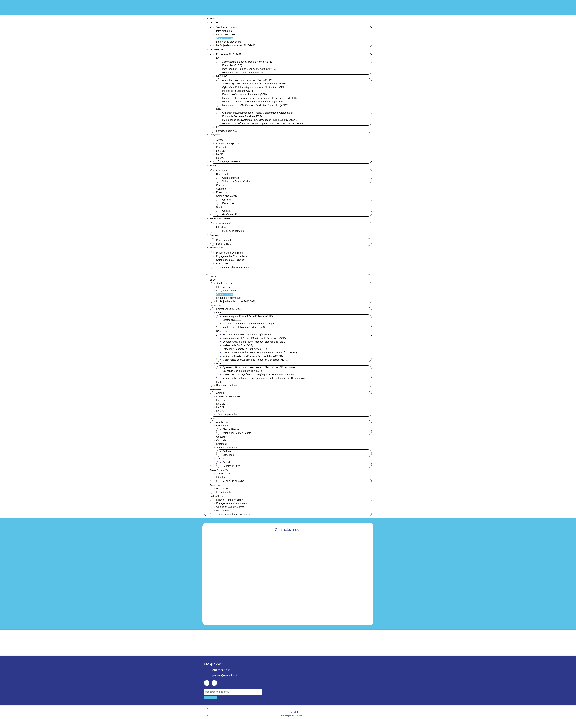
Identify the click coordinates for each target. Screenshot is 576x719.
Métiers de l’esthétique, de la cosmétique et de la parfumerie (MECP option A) (263, 123)
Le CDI (220, 154)
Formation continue (226, 131)
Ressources (222, 263)
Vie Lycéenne (216, 135)
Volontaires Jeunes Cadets (236, 181)
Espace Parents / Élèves (220, 219)
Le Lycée (214, 22)
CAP (218, 58)
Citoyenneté (222, 174)
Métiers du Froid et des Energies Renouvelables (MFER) (252, 101)
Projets (213, 165)
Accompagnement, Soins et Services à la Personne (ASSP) (254, 83)
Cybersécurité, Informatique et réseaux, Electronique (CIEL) (253, 87)
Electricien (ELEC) (232, 65)
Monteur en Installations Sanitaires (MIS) (243, 72)
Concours (221, 185)
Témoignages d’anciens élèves (232, 267)
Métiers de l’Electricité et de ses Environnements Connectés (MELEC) (259, 98)
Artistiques (221, 170)
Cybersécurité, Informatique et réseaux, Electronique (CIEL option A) (258, 112)
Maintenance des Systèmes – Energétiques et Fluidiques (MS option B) (260, 120)
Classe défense (230, 178)
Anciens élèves (216, 248)
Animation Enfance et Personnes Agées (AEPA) (247, 80)
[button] (288, 271)
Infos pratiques (224, 31)
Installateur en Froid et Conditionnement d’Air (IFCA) (250, 69)
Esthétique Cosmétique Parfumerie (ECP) (244, 94)
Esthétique (228, 203)
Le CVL (220, 158)
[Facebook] (363, 7)
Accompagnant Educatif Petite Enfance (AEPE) (247, 61)
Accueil (213, 19)
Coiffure (226, 199)
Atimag (220, 140)
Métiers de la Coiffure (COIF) (237, 91)
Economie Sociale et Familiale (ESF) (242, 116)
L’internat (221, 147)
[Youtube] (370, 7)
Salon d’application (226, 196)
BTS (218, 109)
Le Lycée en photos (226, 34)
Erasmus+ (221, 192)
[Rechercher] (210, 697)
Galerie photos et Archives (230, 260)
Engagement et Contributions (231, 256)
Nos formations (216, 49)
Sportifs (220, 207)
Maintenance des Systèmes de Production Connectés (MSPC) (255, 105)
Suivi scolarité (223, 223)
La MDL (220, 150)
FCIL (218, 127)
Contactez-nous (224, 38)
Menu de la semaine (233, 231)
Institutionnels (223, 243)
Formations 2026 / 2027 (228, 54)
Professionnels (224, 240)
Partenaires (215, 235)
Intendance (222, 227)
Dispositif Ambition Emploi (230, 252)
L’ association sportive (228, 143)
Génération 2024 (231, 214)
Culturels (221, 189)
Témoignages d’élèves (228, 161)
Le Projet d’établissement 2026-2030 (235, 45)
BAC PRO (221, 76)
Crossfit (226, 211)
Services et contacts (226, 27)
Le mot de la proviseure (228, 42)
